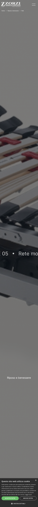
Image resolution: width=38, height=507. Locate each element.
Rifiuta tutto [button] (28, 498)
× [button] (35, 480)
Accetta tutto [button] (10, 498)
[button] (19, 503)
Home (3, 11)
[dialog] (19, 492)
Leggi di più (28, 494)
